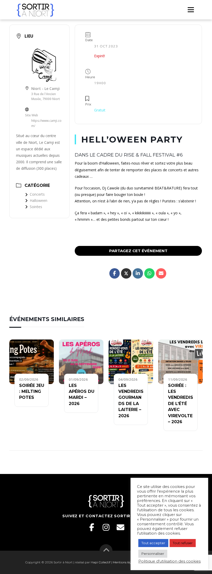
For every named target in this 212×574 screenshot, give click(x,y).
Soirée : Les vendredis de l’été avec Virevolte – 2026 (180, 403)
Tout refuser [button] (183, 543)
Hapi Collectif (100, 562)
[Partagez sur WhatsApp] (149, 273)
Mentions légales (125, 562)
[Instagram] (106, 527)
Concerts (37, 194)
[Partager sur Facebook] (114, 273)
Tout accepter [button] (153, 543)
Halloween (38, 200)
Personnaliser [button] (152, 553)
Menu (190, 10)
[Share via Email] (161, 273)
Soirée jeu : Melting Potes (31, 391)
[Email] (120, 527)
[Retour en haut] (106, 550)
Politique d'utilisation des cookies (169, 561)
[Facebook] (91, 527)
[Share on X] (126, 273)
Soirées (36, 206)
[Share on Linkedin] (138, 273)
